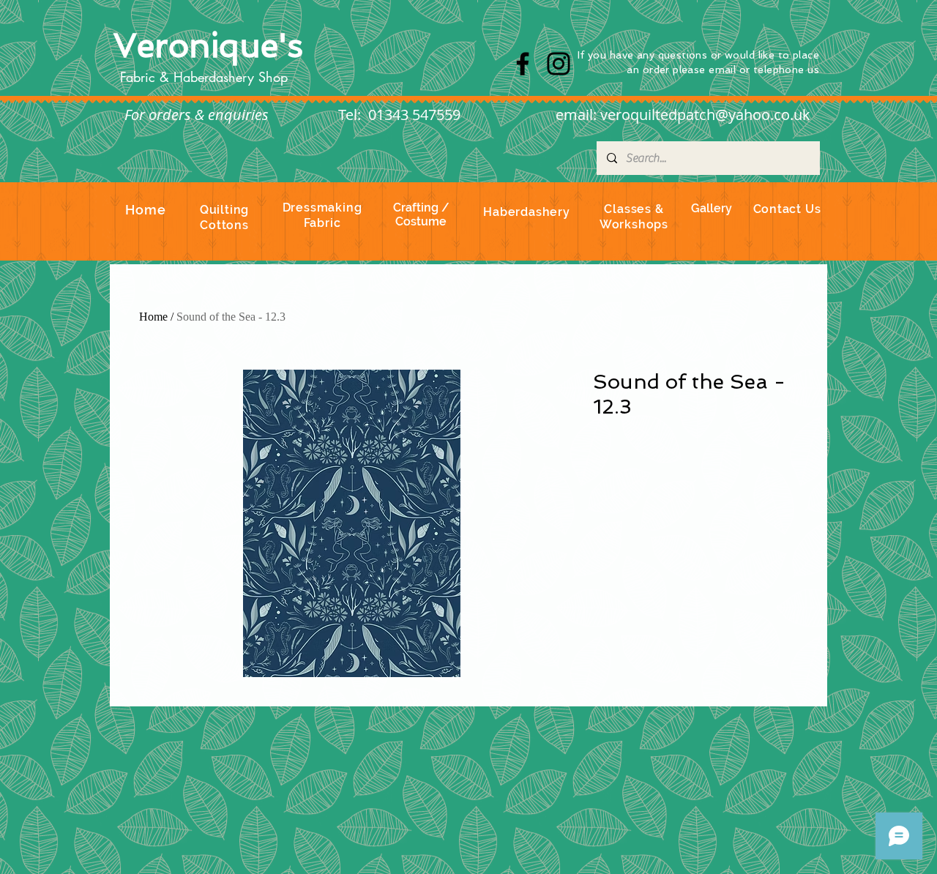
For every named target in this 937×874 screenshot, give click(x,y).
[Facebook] (522, 63)
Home (153, 316)
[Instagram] (558, 63)
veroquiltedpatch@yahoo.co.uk (705, 114)
